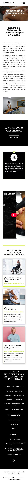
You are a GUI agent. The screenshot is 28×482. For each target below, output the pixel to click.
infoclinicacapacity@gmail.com (17, 443)
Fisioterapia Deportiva (14, 391)
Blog (14, 428)
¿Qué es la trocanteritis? (10, 308)
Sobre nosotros (14, 420)
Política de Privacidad (14, 479)
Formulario (14, 424)
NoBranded (15, 471)
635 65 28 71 (16, 439)
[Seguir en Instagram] (14, 460)
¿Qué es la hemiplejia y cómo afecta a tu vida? (13, 279)
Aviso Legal (6, 478)
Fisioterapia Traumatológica (14, 283)
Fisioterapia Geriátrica (14, 399)
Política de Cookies (17, 478)
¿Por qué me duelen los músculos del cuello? (12, 347)
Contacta (14, 137)
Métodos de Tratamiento (14, 409)
